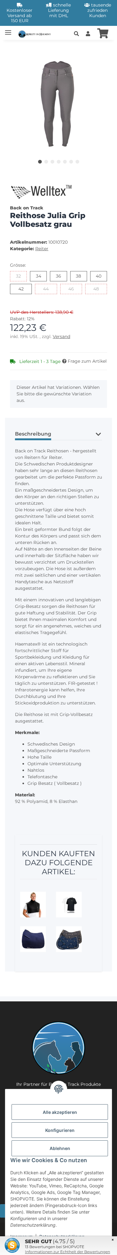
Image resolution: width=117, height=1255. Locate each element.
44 (48, 289)
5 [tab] (65, 162)
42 (23, 289)
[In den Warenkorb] (15, 48)
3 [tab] (52, 162)
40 (101, 276)
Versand (61, 336)
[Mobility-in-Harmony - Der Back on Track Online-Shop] (35, 33)
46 (73, 289)
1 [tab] (40, 162)
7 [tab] (77, 162)
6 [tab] (71, 162)
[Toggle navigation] (8, 30)
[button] (76, 34)
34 (41, 276)
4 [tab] (59, 162)
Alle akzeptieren (60, 1112)
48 (98, 289)
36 (61, 276)
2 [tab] (46, 162)
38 (81, 276)
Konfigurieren (60, 1130)
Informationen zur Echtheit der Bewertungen (67, 1251)
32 (21, 276)
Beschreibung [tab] (33, 434)
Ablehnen (60, 1148)
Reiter (41, 248)
